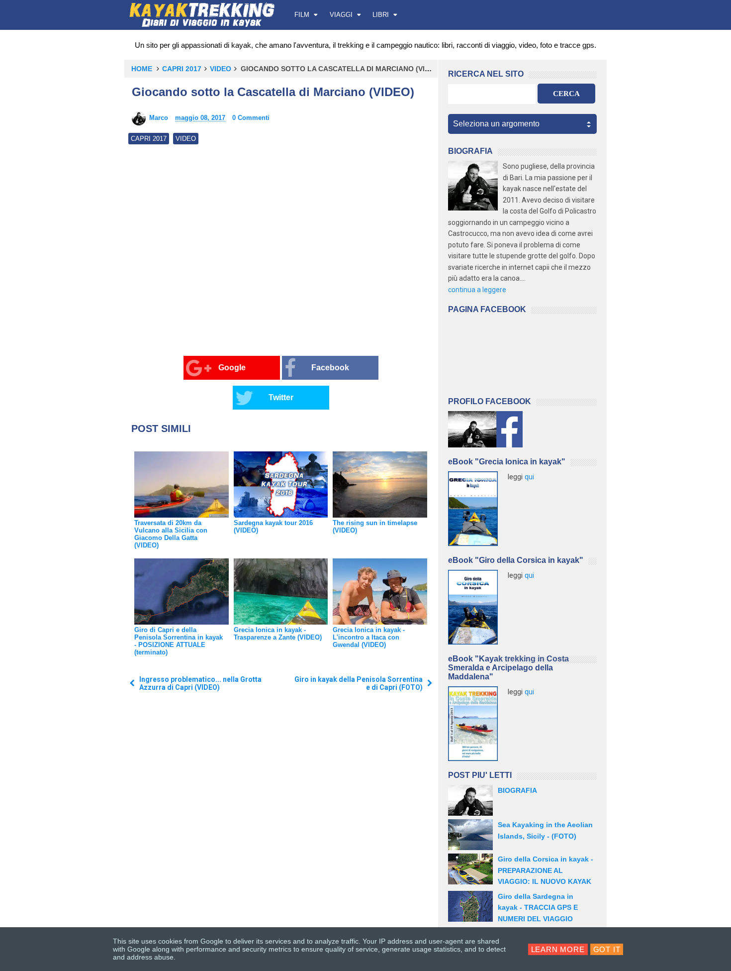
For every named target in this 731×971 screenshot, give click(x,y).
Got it (607, 949)
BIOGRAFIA (517, 790)
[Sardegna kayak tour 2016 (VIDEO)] (281, 484)
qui (529, 476)
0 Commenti (251, 117)
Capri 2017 (181, 69)
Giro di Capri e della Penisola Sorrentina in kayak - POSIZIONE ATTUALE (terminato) (178, 641)
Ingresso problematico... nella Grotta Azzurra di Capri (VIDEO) (200, 683)
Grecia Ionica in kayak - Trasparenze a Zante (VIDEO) (278, 633)
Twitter (281, 397)
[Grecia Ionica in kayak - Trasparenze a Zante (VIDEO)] (281, 591)
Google (232, 367)
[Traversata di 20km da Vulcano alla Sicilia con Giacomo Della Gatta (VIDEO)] (181, 484)
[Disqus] (281, 835)
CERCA (566, 94)
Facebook (330, 367)
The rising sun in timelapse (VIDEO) (375, 526)
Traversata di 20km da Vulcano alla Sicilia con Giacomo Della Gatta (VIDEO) (170, 534)
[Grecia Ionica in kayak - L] (380, 591)
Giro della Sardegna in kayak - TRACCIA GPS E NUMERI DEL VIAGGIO (538, 907)
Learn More (558, 949)
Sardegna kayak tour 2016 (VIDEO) (273, 526)
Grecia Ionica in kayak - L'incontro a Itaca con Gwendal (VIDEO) (369, 637)
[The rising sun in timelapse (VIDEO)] (380, 484)
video (220, 69)
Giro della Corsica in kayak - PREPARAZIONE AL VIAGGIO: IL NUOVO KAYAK (545, 870)
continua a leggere (477, 290)
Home (141, 69)
